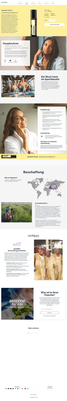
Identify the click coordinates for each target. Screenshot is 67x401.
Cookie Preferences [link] (33, 394)
